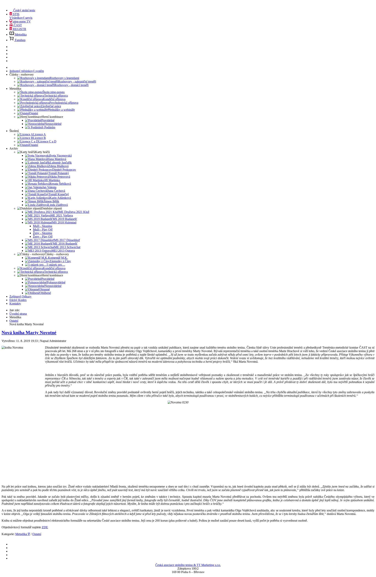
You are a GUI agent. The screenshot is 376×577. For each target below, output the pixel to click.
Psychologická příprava (63, 102)
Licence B (39, 138)
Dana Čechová (56, 190)
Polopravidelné (56, 282)
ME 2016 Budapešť (65, 243)
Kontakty (15, 303)
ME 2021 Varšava (62, 215)
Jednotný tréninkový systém (26, 71)
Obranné (44, 289)
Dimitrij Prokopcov (64, 169)
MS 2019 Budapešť (65, 219)
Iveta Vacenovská (61, 155)
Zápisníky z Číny (60, 261)
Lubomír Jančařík (61, 162)
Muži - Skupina (42, 226)
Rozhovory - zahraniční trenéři (77, 81)
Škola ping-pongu (53, 92)
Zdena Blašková (58, 166)
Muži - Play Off (42, 229)
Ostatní (33, 113)
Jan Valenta (49, 187)
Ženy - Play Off (42, 236)
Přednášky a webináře (61, 109)
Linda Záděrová (58, 204)
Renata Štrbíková (60, 183)
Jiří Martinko (52, 180)
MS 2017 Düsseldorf (67, 240)
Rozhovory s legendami (64, 78)
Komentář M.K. (58, 257)
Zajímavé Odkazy (20, 296)
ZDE (45, 527)
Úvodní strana (18, 313)
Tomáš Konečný (59, 194)
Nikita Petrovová (59, 176)
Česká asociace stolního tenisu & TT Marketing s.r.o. (188, 565)
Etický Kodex (18, 300)
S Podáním (48, 127)
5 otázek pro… (56, 264)
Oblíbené (45, 293)
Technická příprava (56, 95)
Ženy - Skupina (42, 233)
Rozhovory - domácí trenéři (71, 85)
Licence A (39, 134)
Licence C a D (47, 141)
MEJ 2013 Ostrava (63, 250)
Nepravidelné (53, 123)
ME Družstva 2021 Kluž (74, 212)
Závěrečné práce (51, 106)
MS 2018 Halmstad (64, 222)
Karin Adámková (60, 197)
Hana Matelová (56, 159)
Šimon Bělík (51, 201)
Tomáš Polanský (59, 173)
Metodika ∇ (22, 534)
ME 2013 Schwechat (67, 247)
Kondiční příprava (54, 99)
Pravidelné (47, 120)
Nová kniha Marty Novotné (29, 332)
